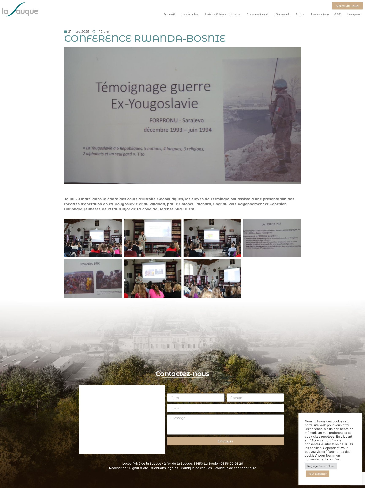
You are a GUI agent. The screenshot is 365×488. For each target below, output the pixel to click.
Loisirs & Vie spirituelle (222, 14)
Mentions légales (164, 468)
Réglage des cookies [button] (321, 466)
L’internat (282, 14)
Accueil (169, 14)
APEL (338, 14)
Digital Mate (138, 468)
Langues (354, 14)
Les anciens (320, 14)
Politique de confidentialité (235, 468)
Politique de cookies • (198, 468)
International (257, 14)
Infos (300, 14)
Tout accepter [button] (317, 473)
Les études (190, 14)
